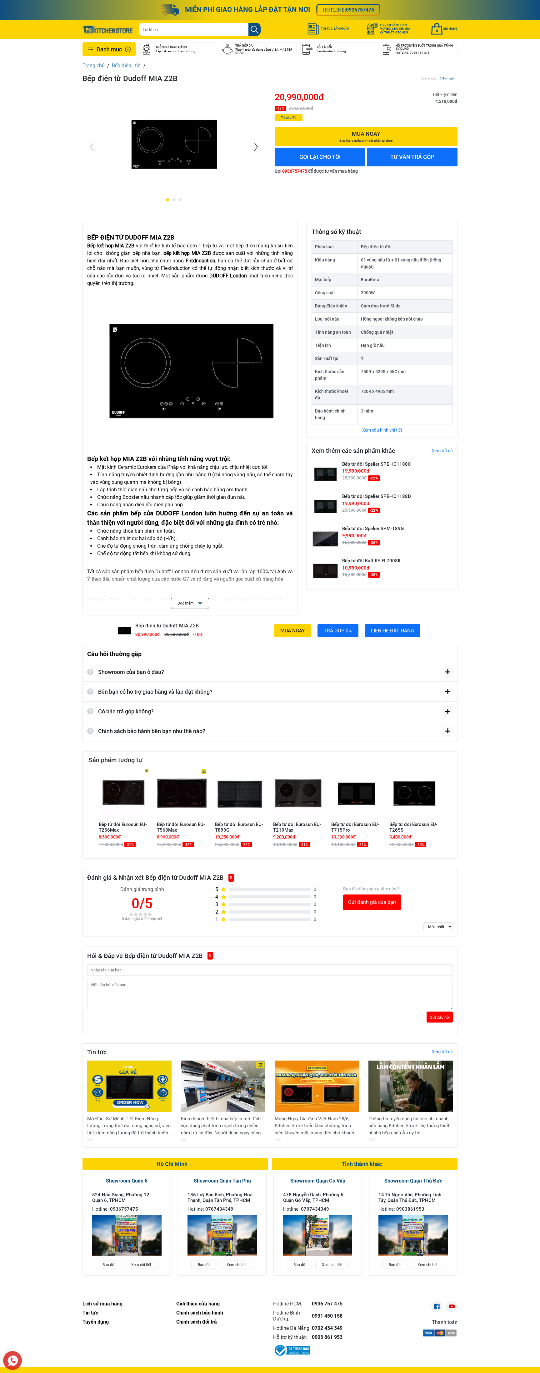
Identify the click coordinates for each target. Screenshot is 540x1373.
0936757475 (360, 10)
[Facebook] (436, 1306)
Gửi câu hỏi (440, 1017)
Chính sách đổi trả (196, 1322)
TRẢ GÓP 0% (338, 631)
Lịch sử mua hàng (102, 1304)
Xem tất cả (442, 450)
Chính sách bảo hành (199, 1313)
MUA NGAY (292, 631)
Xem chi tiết (141, 1265)
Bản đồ (108, 1265)
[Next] (255, 147)
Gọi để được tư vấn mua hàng (316, 171)
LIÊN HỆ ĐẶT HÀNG (392, 631)
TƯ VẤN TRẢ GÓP (412, 157)
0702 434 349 (327, 1328)
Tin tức (90, 1313)
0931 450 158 (327, 1316)
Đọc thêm (186, 603)
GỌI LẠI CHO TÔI (320, 157)
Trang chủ (93, 65)
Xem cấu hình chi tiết (382, 430)
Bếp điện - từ (126, 65)
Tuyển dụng (95, 1322)
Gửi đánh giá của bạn (372, 902)
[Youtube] (452, 1306)
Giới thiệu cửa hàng (198, 1304)
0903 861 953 (327, 1337)
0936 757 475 (327, 1304)
